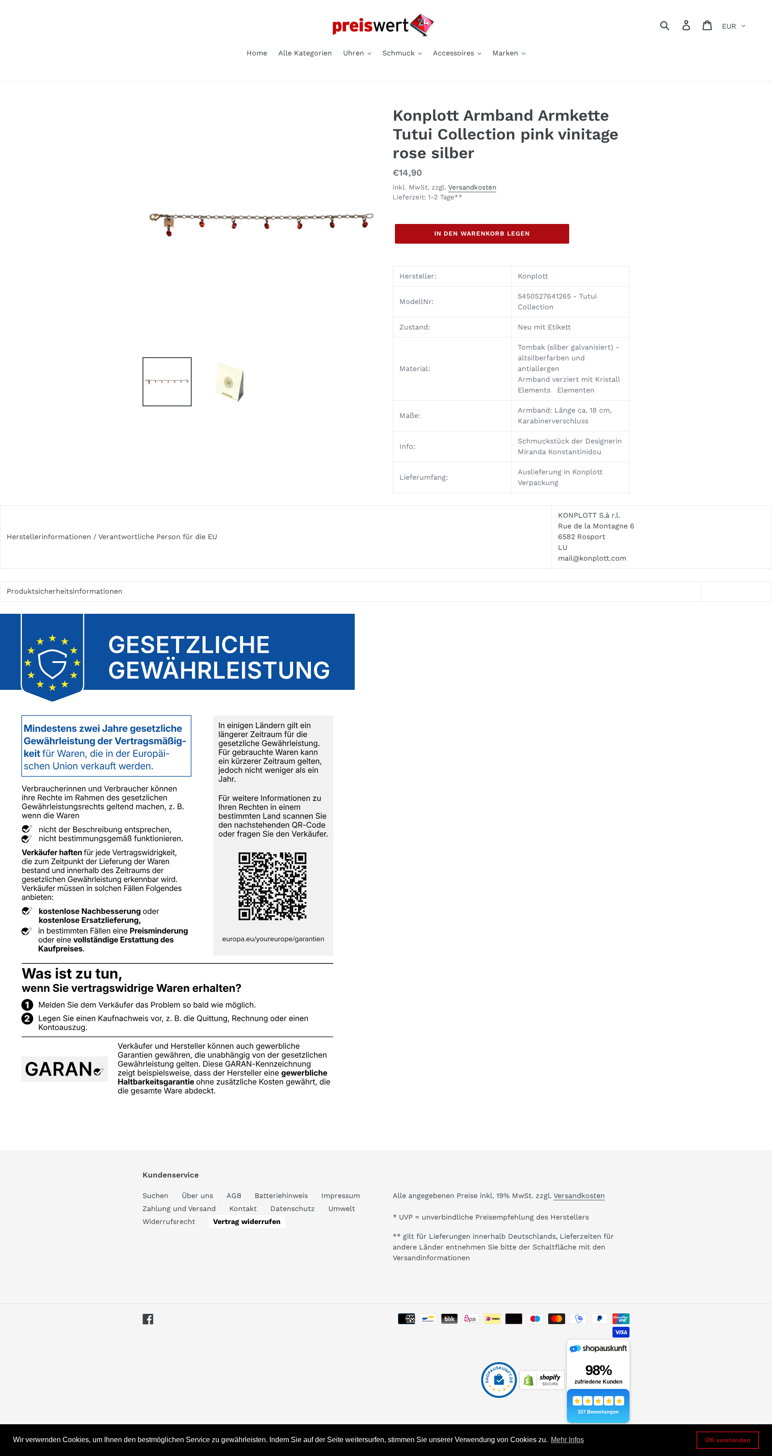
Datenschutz (292, 1208)
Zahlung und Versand (179, 1208)
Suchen (155, 1195)
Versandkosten (472, 187)
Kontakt (243, 1208)
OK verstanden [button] (728, 1439)
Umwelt (341, 1208)
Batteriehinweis (281, 1195)
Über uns (197, 1195)
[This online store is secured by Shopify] (542, 1387)
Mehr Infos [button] (567, 1439)
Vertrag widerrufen (247, 1221)
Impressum (340, 1195)
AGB (234, 1195)
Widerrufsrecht (169, 1221)
